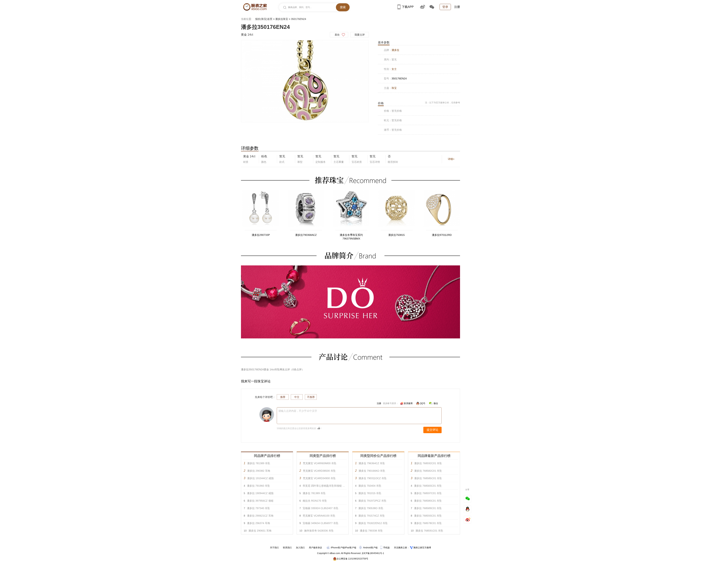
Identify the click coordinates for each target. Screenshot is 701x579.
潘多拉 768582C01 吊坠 (428, 470)
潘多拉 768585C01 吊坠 (428, 478)
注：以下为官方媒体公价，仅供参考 (442, 102)
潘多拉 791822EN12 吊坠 (373, 523)
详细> (451, 159)
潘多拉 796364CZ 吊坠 (372, 463)
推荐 (282, 397)
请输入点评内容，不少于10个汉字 (297, 410)
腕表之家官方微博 (422, 547)
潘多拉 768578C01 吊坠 (428, 523)
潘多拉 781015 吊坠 (369, 493)
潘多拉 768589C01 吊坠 (428, 508)
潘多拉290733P (261, 234)
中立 (296, 397)
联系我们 (287, 547)
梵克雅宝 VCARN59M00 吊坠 (319, 463)
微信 (436, 403)
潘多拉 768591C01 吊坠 (429, 530)
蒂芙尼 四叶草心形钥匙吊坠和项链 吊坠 (325, 485)
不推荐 (311, 397)
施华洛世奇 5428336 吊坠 (319, 530)
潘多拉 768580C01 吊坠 (428, 500)
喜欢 (337, 34)
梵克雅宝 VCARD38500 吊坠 (319, 470)
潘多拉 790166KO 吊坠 (372, 470)
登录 (445, 6)
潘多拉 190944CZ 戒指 (260, 493)
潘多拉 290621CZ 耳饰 (260, 515)
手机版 (386, 547)
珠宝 (394, 88)
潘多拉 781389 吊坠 (258, 463)
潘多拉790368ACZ (306, 234)
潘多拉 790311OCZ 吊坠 (373, 478)
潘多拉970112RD (442, 234)
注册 (457, 6)
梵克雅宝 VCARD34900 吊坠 (319, 478)
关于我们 (274, 547)
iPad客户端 (350, 547)
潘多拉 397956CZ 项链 (260, 500)
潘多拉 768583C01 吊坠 (428, 485)
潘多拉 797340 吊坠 (258, 508)
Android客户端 (370, 547)
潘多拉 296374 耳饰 (258, 523)
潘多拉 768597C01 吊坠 (428, 493)
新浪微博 (408, 403)
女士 (394, 69)
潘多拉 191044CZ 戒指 (260, 478)
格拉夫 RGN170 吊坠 (315, 500)
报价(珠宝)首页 (263, 19)
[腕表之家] (255, 7)
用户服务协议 (315, 547)
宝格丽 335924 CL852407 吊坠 (320, 508)
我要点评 (360, 34)
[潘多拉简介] (350, 267)
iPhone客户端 (337, 547)
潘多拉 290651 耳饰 (259, 530)
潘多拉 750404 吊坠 (369, 485)
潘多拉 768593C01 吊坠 (428, 515)
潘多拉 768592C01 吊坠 (428, 463)
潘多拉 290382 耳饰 (258, 470)
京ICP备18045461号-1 (373, 553)
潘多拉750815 (396, 234)
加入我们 (300, 547)
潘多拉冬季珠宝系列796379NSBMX (351, 236)
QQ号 (422, 403)
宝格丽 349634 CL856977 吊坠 (320, 523)
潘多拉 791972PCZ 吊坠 (372, 500)
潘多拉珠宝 (281, 19)
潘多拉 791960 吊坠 (258, 485)
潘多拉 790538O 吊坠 (370, 508)
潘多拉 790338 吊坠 (371, 530)
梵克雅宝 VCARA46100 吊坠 (319, 515)
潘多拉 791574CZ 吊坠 (371, 515)
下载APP (408, 6)
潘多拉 (395, 50)
